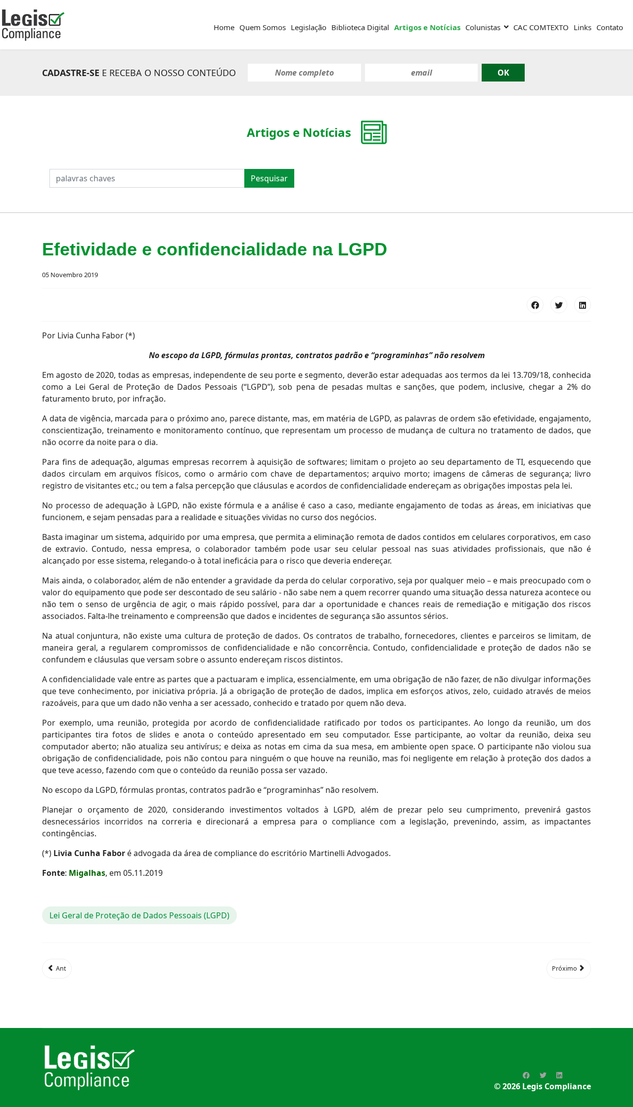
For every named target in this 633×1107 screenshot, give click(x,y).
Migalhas (87, 872)
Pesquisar (269, 178)
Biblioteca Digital (360, 27)
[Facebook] (535, 304)
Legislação (308, 27)
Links (582, 27)
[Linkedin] (559, 1075)
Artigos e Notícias (427, 27)
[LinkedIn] (582, 304)
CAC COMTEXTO (541, 27)
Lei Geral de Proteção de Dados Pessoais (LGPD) (139, 915)
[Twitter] (558, 304)
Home (224, 27)
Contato (609, 27)
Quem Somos (262, 27)
